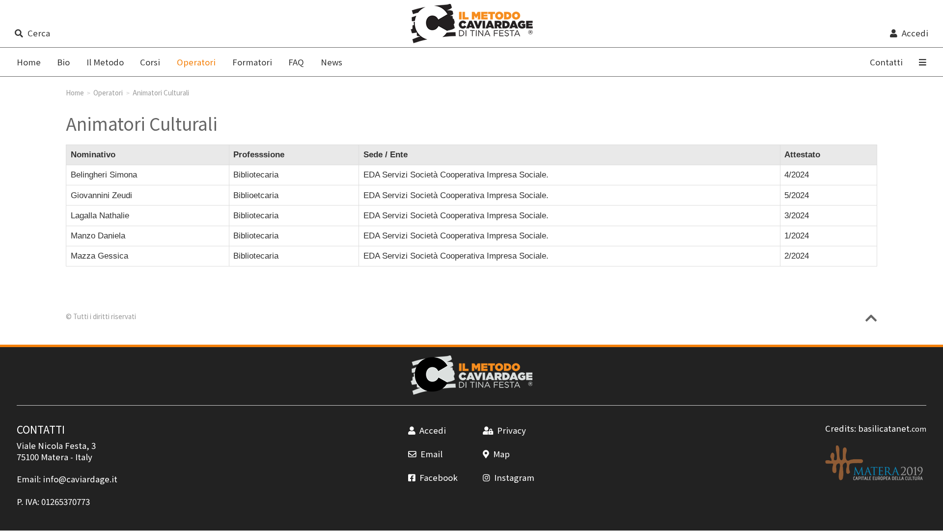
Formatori (252, 62)
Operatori (108, 92)
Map (501, 454)
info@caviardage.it (80, 479)
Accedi (915, 33)
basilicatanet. (892, 428)
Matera (54, 457)
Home (29, 62)
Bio (63, 62)
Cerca (39, 33)
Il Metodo (105, 62)
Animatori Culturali (161, 92)
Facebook (438, 477)
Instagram (514, 477)
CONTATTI (41, 429)
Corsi (150, 62)
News (331, 62)
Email (431, 454)
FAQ (296, 62)
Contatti (886, 62)
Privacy (511, 430)
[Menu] (923, 62)
